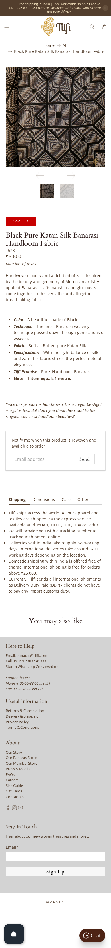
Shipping (17, 499)
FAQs (10, 774)
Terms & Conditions (22, 727)
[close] (105, 8)
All (65, 45)
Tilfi (61, 902)
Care (66, 499)
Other (83, 499)
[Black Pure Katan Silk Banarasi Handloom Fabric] (56, 117)
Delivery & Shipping (22, 716)
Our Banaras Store (21, 757)
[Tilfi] (55, 26)
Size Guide (14, 785)
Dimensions (43, 499)
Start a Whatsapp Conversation (32, 666)
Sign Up (55, 871)
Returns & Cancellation (25, 710)
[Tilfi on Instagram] (14, 808)
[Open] (14, 934)
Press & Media (18, 768)
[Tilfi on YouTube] (20, 808)
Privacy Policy (17, 721)
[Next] (71, 175)
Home (49, 45)
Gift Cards (14, 791)
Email (12, 847)
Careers (12, 779)
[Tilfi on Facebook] (8, 808)
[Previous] (40, 175)
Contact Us (15, 796)
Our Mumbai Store (21, 763)
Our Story (14, 752)
